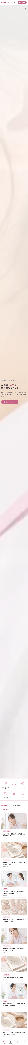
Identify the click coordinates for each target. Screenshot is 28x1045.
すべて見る (5, 809)
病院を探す (10, 1043)
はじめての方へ (8, 402)
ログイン (14, 2)
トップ (3, 1043)
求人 (17, 1043)
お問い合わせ (22, 2)
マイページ (24, 1043)
